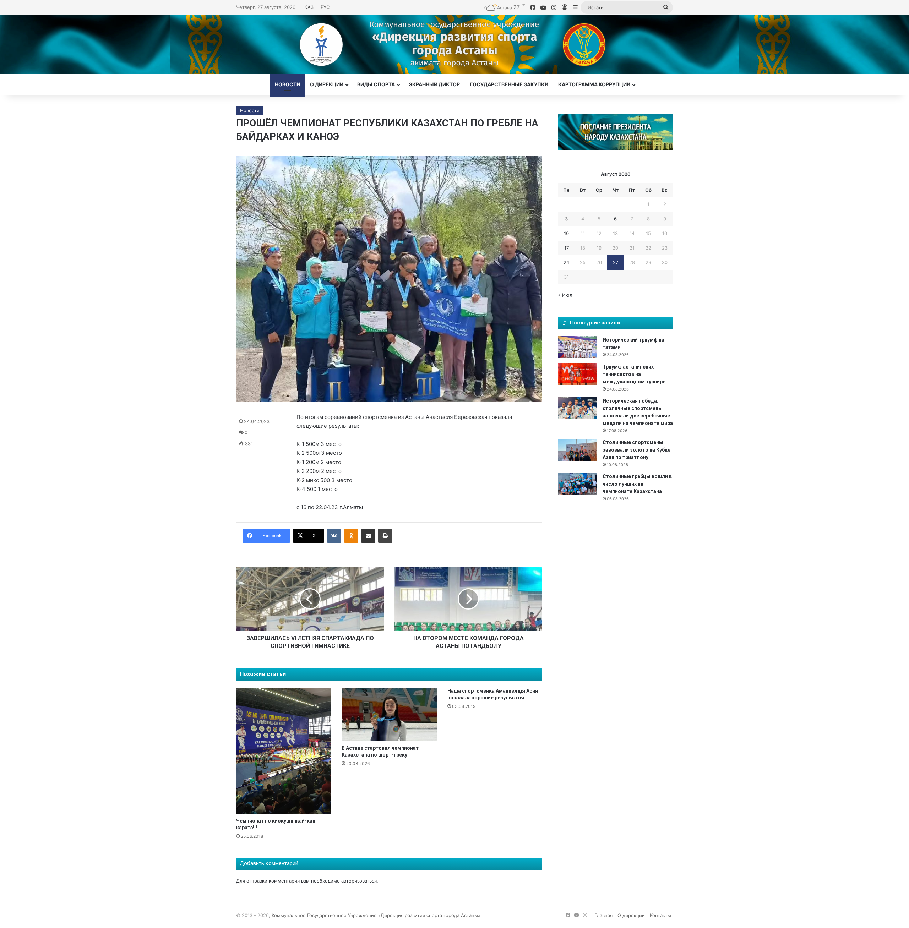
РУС (325, 7)
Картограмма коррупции (594, 84)
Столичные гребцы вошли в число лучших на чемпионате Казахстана (637, 484)
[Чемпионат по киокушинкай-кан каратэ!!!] (283, 751)
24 (566, 262)
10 (566, 233)
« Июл (565, 295)
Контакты (660, 915)
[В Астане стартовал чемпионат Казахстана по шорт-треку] (389, 714)
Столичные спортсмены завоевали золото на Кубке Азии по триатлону (636, 450)
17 (566, 248)
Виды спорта (376, 84)
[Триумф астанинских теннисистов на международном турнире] (577, 374)
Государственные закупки (509, 84)
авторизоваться (359, 881)
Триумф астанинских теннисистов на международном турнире (634, 374)
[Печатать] (385, 536)
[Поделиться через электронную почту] (368, 536)
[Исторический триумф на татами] (577, 347)
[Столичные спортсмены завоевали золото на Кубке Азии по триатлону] (577, 450)
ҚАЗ (309, 7)
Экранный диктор (434, 84)
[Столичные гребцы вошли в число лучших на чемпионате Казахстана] (577, 484)
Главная (603, 915)
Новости (287, 84)
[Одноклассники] (351, 536)
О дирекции (326, 84)
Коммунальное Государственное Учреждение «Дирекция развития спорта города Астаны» (376, 915)
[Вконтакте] (334, 536)
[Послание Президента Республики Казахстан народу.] (615, 148)
